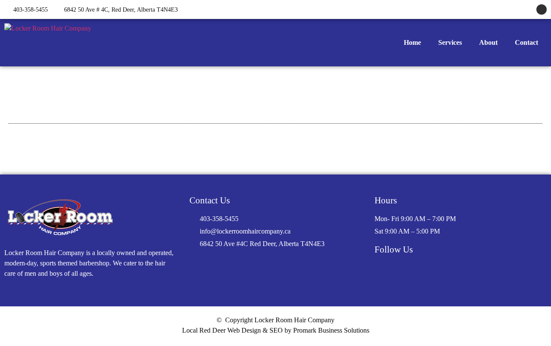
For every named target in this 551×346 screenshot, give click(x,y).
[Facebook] (541, 9)
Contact (526, 42)
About (488, 42)
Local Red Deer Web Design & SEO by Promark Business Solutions (275, 330)
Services (450, 42)
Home (412, 42)
